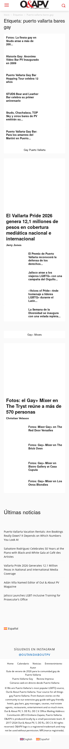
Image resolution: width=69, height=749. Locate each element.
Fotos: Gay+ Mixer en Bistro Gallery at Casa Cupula (42, 466)
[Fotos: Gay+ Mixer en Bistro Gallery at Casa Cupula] (13, 466)
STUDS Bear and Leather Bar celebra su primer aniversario (22, 97)
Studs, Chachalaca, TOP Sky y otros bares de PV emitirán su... (22, 116)
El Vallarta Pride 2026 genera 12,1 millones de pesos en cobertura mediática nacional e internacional (32, 227)
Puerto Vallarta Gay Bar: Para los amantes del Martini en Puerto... (21, 134)
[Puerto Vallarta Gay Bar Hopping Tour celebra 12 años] (55, 78)
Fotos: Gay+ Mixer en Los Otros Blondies (45, 482)
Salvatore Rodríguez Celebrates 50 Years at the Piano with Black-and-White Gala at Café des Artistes (34, 552)
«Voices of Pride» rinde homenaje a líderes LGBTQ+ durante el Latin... (43, 296)
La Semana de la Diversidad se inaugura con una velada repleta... (44, 312)
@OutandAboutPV (34, 655)
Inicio (6, 14)
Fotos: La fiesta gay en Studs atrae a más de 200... (21, 40)
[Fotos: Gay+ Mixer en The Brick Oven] (13, 447)
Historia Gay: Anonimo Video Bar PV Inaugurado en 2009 (22, 59)
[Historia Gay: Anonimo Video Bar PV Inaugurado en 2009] (55, 59)
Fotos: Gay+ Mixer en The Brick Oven (45, 446)
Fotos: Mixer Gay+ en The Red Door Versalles (45, 428)
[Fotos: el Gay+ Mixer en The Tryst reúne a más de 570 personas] (34, 370)
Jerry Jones (13, 245)
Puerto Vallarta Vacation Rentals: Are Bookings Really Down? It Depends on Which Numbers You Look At (33, 536)
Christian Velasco (17, 418)
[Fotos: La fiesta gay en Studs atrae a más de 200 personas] (55, 40)
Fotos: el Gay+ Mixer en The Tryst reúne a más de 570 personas (33, 406)
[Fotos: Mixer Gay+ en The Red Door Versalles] (13, 429)
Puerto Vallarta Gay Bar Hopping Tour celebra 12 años (22, 78)
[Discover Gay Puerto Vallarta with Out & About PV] (34, 5)
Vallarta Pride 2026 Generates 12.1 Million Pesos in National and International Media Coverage (31, 569)
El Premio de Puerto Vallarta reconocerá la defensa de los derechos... (42, 259)
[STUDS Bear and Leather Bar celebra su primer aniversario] (55, 96)
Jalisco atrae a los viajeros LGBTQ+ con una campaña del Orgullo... (45, 275)
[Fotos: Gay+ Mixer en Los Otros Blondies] (13, 484)
